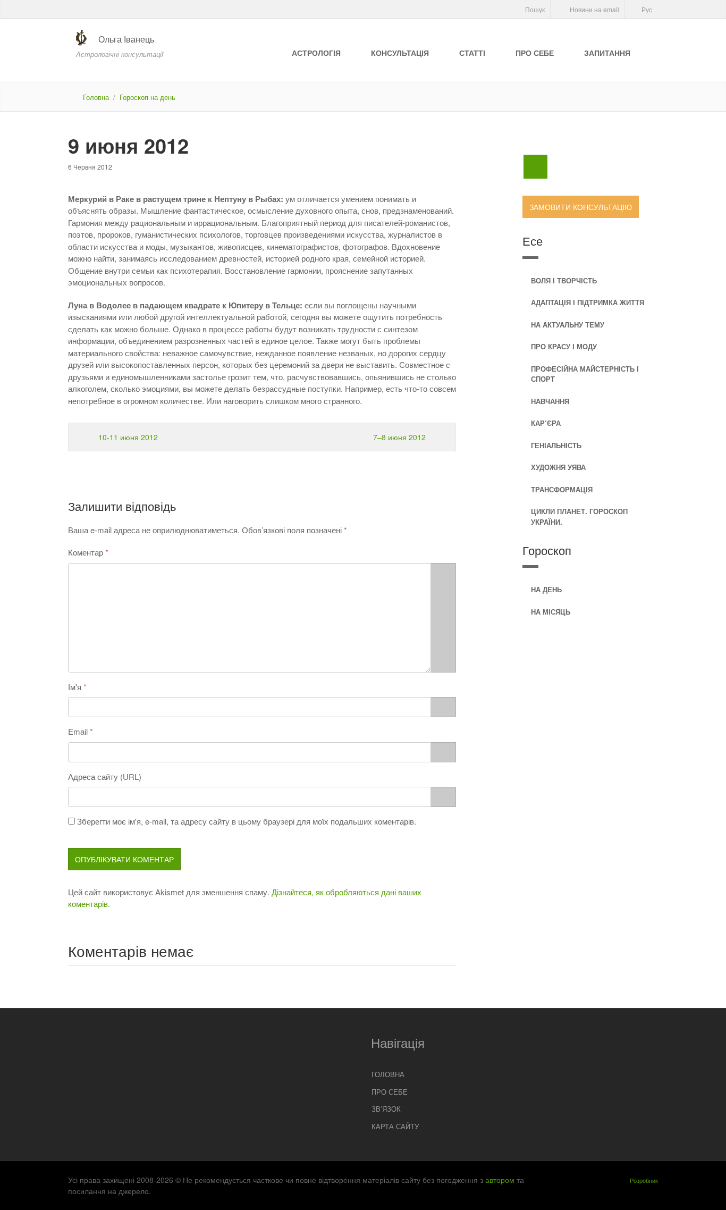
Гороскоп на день (147, 97)
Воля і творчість (564, 280)
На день (546, 589)
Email (78, 731)
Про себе (535, 52)
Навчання (550, 401)
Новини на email (593, 9)
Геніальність (556, 445)
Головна (96, 97)
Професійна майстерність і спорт (585, 374)
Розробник (644, 1180)
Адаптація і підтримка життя (587, 302)
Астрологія (316, 52)
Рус (646, 9)
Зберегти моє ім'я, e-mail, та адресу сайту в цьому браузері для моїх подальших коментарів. (246, 821)
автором (499, 1179)
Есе (532, 240)
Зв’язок (386, 1109)
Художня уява (558, 467)
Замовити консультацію (580, 206)
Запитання (607, 52)
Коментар (85, 552)
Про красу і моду (564, 346)
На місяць (550, 612)
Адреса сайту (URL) (104, 776)
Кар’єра (546, 423)
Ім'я (74, 686)
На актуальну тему (567, 325)
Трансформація (562, 489)
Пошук (534, 9)
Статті (472, 52)
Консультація (400, 52)
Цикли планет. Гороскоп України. (579, 516)
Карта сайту (395, 1126)
